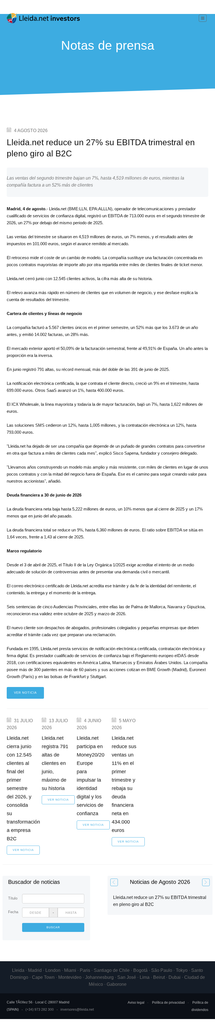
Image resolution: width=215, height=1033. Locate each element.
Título (12, 898)
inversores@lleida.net (77, 1009)
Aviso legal (136, 1003)
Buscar (53, 927)
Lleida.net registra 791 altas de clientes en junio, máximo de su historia (55, 763)
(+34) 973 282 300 (39, 1009)
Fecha (13, 912)
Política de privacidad (168, 1003)
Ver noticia (25, 692)
